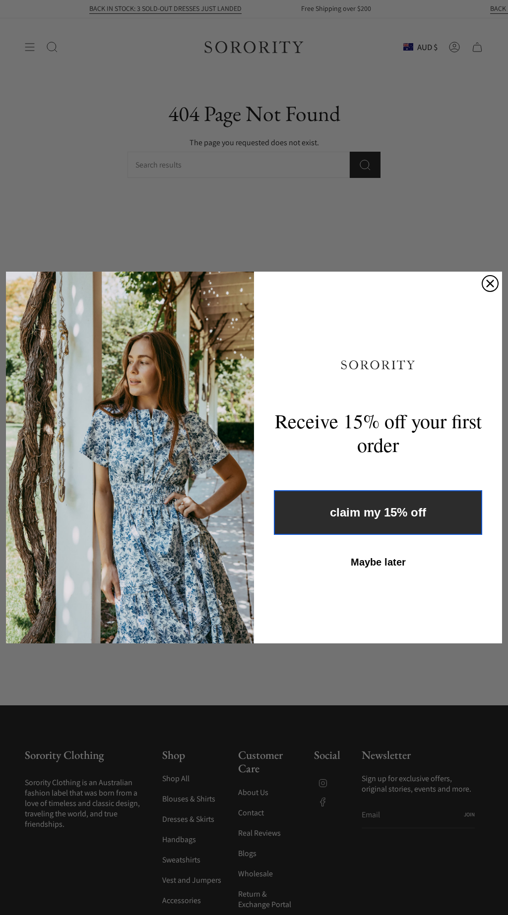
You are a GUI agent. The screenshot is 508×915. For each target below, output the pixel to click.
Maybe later (378, 562)
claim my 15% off (378, 512)
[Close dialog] (490, 283)
